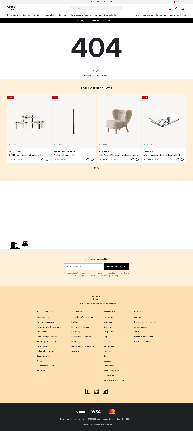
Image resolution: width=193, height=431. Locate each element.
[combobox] (180, 2)
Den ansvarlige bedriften (145, 322)
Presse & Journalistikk (143, 337)
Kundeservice (43, 317)
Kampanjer (161, 15)
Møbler (98, 15)
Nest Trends (109, 366)
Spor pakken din (44, 346)
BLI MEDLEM (90, 2)
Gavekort (75, 351)
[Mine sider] (170, 8)
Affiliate (137, 332)
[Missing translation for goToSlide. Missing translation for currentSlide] (95, 168)
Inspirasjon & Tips (177, 15)
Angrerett (41, 370)
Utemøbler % (110, 15)
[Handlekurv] (182, 8)
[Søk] (73, 8)
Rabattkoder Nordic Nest (114, 380)
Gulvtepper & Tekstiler (81, 15)
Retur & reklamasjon (45, 322)
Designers (108, 327)
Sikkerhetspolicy (44, 356)
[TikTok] (105, 391)
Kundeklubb (42, 332)
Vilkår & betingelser (45, 351)
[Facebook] (88, 391)
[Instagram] (96, 391)
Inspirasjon (108, 317)
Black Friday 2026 (111, 370)
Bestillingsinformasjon (46, 341)
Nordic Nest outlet (142, 341)
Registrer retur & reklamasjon (49, 327)
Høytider (107, 351)
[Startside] (12, 8)
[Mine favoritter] (176, 8)
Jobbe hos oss (140, 327)
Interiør (36, 15)
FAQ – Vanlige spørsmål (47, 337)
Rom (105, 356)
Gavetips (107, 361)
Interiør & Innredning (80, 327)
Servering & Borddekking (18, 15)
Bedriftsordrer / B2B (45, 366)
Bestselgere (109, 346)
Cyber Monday (110, 375)
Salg (105, 337)
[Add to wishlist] (42, 159)
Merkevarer (147, 15)
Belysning (63, 15)
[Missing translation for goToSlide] (98, 168)
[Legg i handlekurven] (47, 159)
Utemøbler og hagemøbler (82, 346)
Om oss (137, 317)
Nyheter (135, 15)
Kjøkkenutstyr (49, 15)
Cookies (40, 361)
